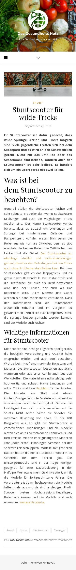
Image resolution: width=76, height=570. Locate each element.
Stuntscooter (40, 530)
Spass (23, 530)
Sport (38, 103)
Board (10, 530)
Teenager (59, 530)
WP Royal (48, 562)
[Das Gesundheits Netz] (38, 22)
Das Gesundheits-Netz (25, 540)
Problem (42, 388)
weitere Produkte (31, 502)
